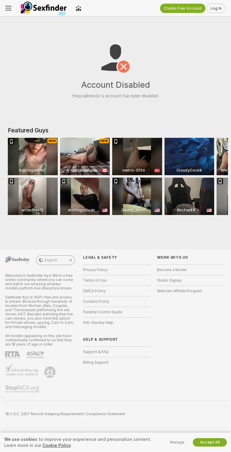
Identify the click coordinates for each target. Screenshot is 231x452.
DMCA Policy (94, 291)
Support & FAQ (96, 352)
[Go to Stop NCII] (23, 389)
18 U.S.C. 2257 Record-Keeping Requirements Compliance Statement (65, 414)
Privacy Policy (95, 270)
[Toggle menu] (8, 8)
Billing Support (96, 362)
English (51, 260)
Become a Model (171, 270)
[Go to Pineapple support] (50, 372)
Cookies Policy (96, 301)
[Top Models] (78, 8)
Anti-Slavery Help (98, 323)
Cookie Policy (56, 445)
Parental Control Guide (102, 312)
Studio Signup (169, 280)
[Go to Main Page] (43, 8)
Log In (216, 8)
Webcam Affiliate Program (179, 291)
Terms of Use (94, 280)
